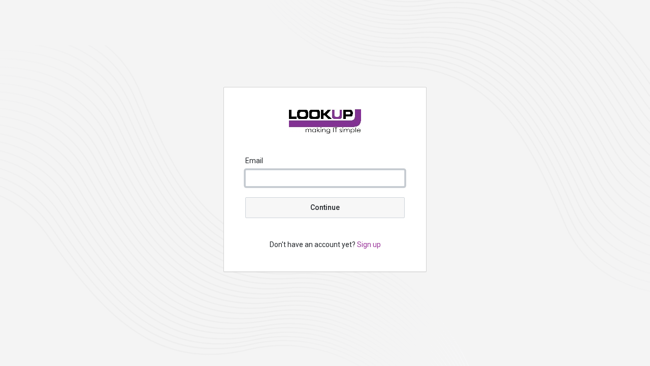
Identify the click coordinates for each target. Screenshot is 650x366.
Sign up (369, 244)
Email (254, 161)
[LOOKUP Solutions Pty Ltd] (325, 131)
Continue (325, 207)
